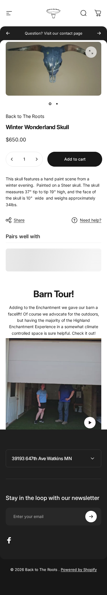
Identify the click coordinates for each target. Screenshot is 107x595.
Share (19, 220)
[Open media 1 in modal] (91, 52)
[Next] (99, 33)
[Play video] (53, 386)
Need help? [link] (90, 220)
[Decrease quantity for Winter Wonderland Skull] (12, 159)
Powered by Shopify (79, 569)
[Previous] (8, 33)
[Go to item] (50, 103)
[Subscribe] (91, 516)
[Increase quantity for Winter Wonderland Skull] (37, 159)
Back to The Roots (25, 116)
